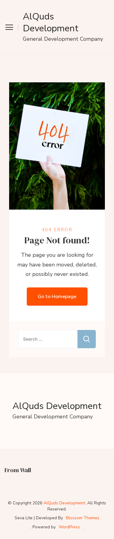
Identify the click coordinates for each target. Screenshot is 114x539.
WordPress (69, 527)
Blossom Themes (82, 518)
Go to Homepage (57, 296)
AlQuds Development (50, 22)
